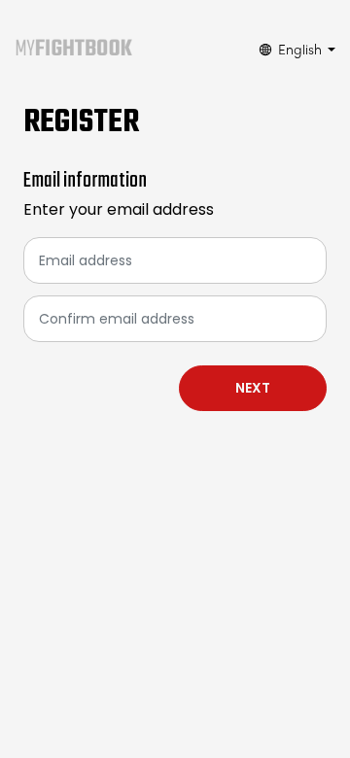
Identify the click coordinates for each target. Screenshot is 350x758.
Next (252, 387)
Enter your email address (118, 209)
